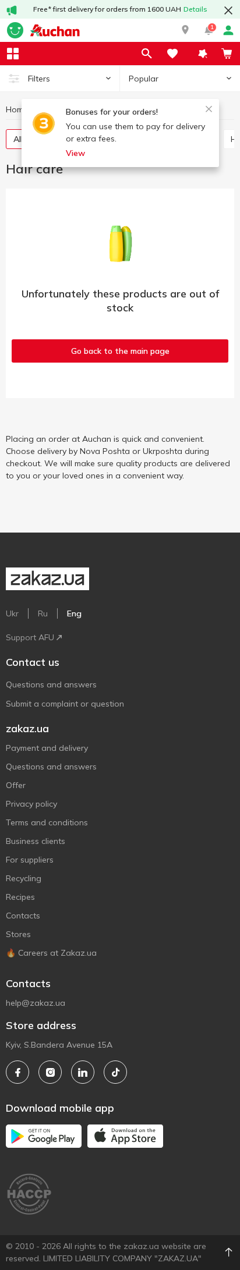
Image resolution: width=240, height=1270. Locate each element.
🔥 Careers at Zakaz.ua (51, 953)
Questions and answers (51, 684)
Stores (18, 934)
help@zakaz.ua (35, 1003)
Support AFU (30, 637)
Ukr (12, 613)
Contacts (23, 915)
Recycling (23, 878)
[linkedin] (82, 1072)
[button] (185, 30)
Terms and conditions (47, 822)
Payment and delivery (47, 748)
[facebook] (17, 1072)
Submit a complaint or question (65, 703)
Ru (43, 613)
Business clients (35, 841)
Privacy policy (31, 804)
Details (195, 9)
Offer (16, 785)
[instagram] (50, 1072)
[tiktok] (115, 1072)
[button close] (228, 10)
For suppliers (30, 859)
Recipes (20, 897)
